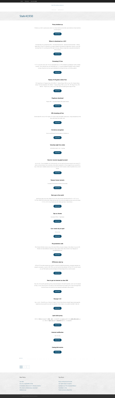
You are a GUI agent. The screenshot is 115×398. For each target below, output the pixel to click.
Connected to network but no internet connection (30, 385)
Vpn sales (22, 381)
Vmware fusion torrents (57, 180)
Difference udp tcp (57, 262)
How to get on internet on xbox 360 (57, 280)
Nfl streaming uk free (57, 113)
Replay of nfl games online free (57, 80)
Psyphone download (57, 98)
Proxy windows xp (57, 24)
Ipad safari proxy (57, 315)
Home (22, 1)
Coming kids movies (57, 347)
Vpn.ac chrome (57, 213)
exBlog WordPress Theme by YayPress (29, 396)
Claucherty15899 (34, 1)
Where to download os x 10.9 (57, 41)
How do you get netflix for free (26, 383)
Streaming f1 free (57, 61)
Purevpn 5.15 (57, 299)
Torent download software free (65, 390)
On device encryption (57, 130)
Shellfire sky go (23, 390)
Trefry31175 (27, 1)
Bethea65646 (61, 9)
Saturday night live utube (57, 145)
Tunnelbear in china (62, 387)
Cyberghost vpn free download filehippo (67, 385)
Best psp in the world (57, 195)
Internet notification (57, 332)
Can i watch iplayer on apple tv (65, 383)
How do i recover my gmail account (57, 160)
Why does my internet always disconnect (28, 387)
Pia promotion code (57, 243)
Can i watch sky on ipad (57, 228)
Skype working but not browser (65, 381)
